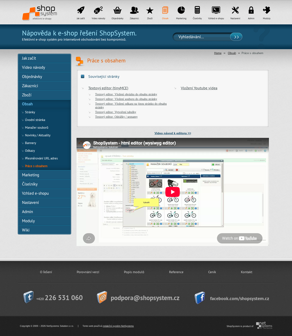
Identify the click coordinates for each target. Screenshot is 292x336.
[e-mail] (145, 298)
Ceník (212, 272)
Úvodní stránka (35, 120)
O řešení (46, 272)
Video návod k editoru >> (173, 133)
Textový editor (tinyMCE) (108, 87)
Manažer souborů (36, 127)
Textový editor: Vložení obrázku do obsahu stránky (126, 94)
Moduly (266, 18)
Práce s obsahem (36, 166)
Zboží (150, 18)
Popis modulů (134, 272)
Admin (251, 18)
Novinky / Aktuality (37, 135)
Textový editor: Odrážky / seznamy (116, 116)
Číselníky (197, 18)
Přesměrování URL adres (41, 158)
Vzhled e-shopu (216, 18)
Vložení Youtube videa (199, 87)
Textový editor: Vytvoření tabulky (115, 112)
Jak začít (81, 18)
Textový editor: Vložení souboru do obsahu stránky (126, 99)
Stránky (30, 112)
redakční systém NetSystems (118, 326)
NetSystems (262, 325)
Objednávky (117, 18)
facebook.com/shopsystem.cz (239, 298)
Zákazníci (134, 18)
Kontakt (246, 272)
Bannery (30, 143)
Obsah (165, 18)
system (48, 10)
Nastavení (235, 18)
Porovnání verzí (88, 272)
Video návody (98, 18)
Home (217, 53)
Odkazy (30, 151)
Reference (176, 272)
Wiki (25, 230)
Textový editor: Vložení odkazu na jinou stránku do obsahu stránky (131, 105)
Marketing (181, 18)
